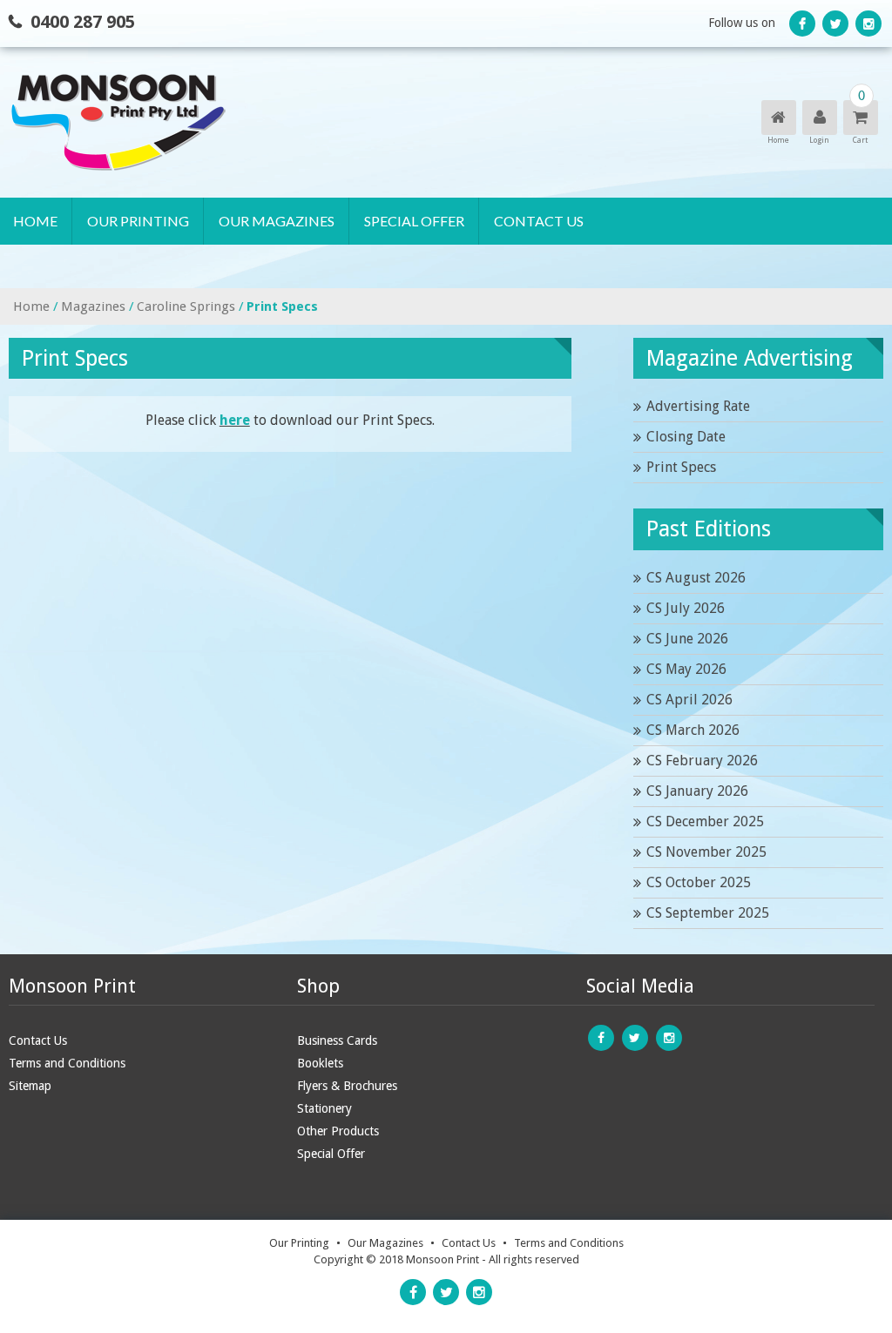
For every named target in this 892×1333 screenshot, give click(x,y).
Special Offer (414, 220)
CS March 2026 (693, 730)
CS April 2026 (689, 699)
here (235, 420)
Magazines (93, 306)
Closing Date (686, 436)
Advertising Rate (698, 406)
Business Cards (337, 1040)
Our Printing (138, 220)
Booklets (320, 1063)
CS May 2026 (686, 669)
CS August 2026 (696, 577)
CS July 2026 (685, 608)
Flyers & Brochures (347, 1086)
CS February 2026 (702, 760)
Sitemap (30, 1086)
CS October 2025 (698, 882)
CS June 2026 (687, 638)
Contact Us (539, 220)
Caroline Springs (186, 306)
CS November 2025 (706, 852)
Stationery (324, 1108)
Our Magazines (276, 220)
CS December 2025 (705, 821)
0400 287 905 (82, 21)
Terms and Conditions (67, 1063)
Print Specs (681, 467)
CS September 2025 (707, 913)
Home (35, 220)
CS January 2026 (697, 791)
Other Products (338, 1131)
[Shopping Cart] (859, 118)
